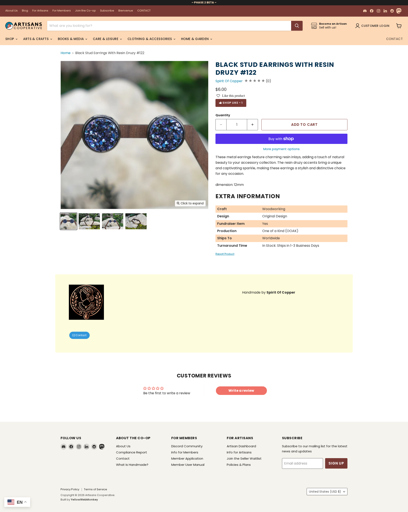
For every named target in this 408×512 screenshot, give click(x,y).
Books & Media (71, 39)
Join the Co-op (85, 10)
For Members (61, 10)
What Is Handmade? (132, 464)
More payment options (281, 149)
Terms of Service (95, 489)
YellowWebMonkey (84, 500)
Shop (10, 39)
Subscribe (107, 10)
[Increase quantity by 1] (252, 125)
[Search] (297, 26)
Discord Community (187, 446)
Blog (25, 10)
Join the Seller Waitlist (244, 458)
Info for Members (184, 452)
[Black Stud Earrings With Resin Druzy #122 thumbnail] (68, 221)
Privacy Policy (70, 489)
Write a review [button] (241, 390)
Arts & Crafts (36, 39)
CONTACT (144, 10)
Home (66, 53)
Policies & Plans (239, 464)
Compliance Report (131, 452)
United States (325, 491)
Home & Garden (195, 39)
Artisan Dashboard (241, 446)
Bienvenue (125, 10)
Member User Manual (187, 464)
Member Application (187, 458)
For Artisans (40, 10)
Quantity (222, 115)
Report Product (224, 254)
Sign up (336, 463)
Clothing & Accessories (150, 39)
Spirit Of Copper (229, 81)
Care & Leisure (106, 39)
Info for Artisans (239, 452)
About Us (11, 10)
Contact (394, 39)
